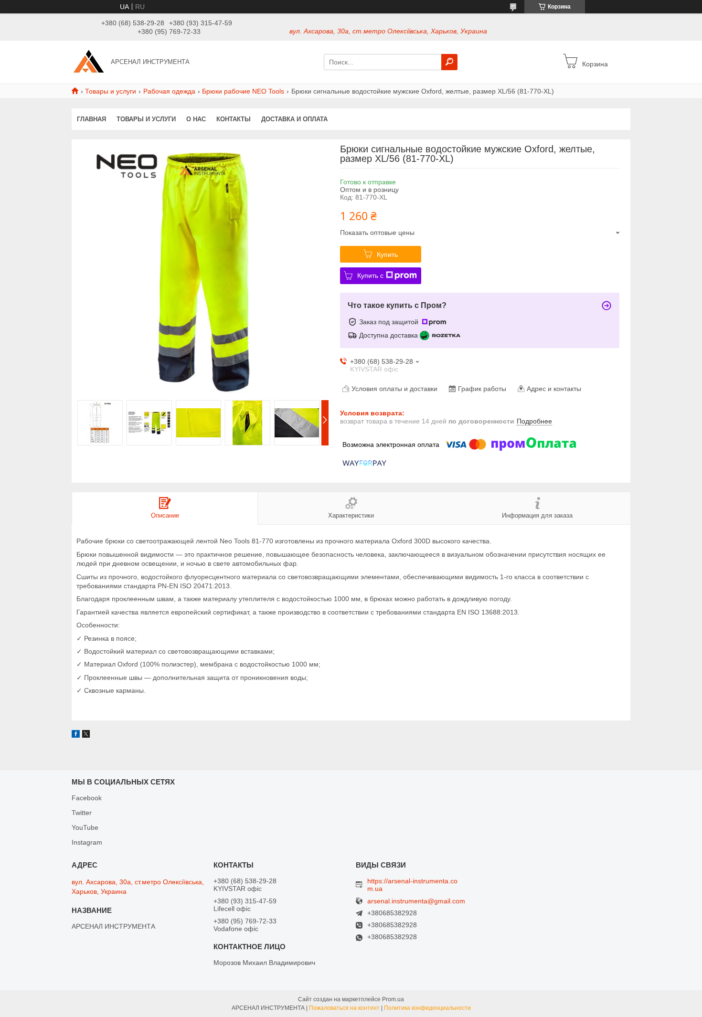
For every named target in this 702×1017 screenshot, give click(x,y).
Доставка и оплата (294, 119)
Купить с (370, 275)
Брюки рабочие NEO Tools (243, 91)
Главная (91, 119)
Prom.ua (393, 999)
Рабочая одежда (169, 91)
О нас (196, 119)
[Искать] (449, 62)
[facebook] (76, 735)
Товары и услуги (110, 91)
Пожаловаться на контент (344, 1008)
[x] (86, 735)
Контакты (233, 119)
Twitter (82, 812)
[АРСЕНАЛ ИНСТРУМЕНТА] (88, 61)
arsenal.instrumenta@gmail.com (416, 901)
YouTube (85, 827)
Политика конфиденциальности (427, 1008)
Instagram (87, 842)
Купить (387, 254)
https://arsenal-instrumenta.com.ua (412, 884)
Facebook (87, 798)
